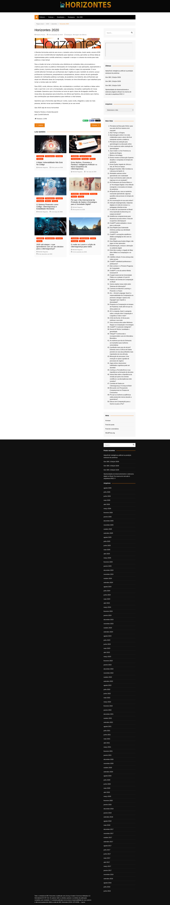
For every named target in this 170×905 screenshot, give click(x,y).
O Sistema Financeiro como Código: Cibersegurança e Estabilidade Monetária (47, 207)
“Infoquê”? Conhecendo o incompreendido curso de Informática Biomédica (121, 336)
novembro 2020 (108, 763)
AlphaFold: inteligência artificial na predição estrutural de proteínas (119, 72)
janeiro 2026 (107, 517)
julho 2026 (107, 492)
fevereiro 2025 (108, 562)
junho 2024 (107, 595)
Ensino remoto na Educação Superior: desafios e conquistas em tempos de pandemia (122, 160)
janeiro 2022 (107, 710)
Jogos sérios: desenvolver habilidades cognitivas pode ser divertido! (120, 365)
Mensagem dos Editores (80, 34)
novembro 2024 (108, 574)
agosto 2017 (107, 845)
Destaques (71, 17)
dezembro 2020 (108, 759)
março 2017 (107, 866)
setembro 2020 (108, 772)
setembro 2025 (108, 533)
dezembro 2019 (108, 808)
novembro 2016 (108, 874)
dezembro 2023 (108, 619)
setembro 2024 (108, 582)
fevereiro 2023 (108, 660)
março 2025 (107, 558)
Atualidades (60, 17)
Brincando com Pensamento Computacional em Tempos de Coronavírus (119, 390)
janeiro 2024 (107, 615)
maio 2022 (107, 697)
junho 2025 (107, 545)
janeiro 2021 (107, 755)
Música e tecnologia (116, 155)
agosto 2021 (107, 726)
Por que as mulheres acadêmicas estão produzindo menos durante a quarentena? (121, 397)
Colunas (50, 17)
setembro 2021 (108, 722)
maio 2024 (107, 599)
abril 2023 (107, 652)
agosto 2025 (107, 537)
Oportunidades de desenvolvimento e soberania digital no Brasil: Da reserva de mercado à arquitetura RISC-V (118, 92)
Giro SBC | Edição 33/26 (113, 77)
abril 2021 (107, 743)
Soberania (39, 159)
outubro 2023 (108, 628)
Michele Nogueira (43, 167)
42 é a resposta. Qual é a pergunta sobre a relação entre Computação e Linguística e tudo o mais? (121, 313)
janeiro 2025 (107, 566)
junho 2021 (107, 734)
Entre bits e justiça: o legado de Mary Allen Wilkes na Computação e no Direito (121, 252)
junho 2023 (107, 644)
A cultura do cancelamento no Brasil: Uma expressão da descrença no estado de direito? (121, 212)
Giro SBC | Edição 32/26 (113, 81)
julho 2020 (107, 780)
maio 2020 (107, 788)
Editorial (42, 17)
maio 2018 (107, 825)
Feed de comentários (112, 429)
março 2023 (107, 656)
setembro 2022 (108, 681)
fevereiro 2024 (108, 611)
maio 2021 (107, 739)
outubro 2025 (108, 529)
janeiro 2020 (107, 804)
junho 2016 (107, 891)
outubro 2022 (108, 677)
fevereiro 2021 (108, 751)
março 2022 (107, 702)
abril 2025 (107, 553)
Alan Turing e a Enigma (117, 132)
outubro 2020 (108, 767)
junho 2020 (107, 784)
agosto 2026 (107, 488)
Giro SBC (80, 17)
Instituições (40, 201)
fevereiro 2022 (108, 706)
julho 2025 (107, 541)
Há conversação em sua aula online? (121, 200)
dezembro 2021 (108, 714)
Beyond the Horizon (85, 156)
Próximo (94, 125)
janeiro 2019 (107, 813)
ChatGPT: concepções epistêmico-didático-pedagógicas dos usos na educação (120, 237)
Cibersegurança (50, 156)
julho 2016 (107, 887)
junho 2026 (107, 496)
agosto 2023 (107, 636)
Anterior (40, 125)
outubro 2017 (108, 837)
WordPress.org (110, 433)
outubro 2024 (108, 578)
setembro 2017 (108, 841)
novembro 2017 (108, 833)
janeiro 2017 (107, 870)
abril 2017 (107, 862)
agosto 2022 (107, 685)
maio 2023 (107, 648)
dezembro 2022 (108, 669)
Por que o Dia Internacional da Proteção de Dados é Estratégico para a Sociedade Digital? (84, 202)
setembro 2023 (108, 632)
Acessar (107, 420)
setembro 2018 (108, 817)
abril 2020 (107, 792)
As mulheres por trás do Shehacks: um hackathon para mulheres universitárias (121, 343)
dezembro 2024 (108, 570)
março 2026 (107, 508)
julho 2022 (107, 689)
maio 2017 (107, 858)
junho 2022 (107, 693)
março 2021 (107, 747)
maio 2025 (107, 549)
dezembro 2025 (108, 521)
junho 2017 (107, 854)
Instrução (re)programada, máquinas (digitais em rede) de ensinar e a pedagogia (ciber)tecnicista (121, 205)
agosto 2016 (107, 883)
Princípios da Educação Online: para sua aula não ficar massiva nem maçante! (121, 128)
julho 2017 (107, 850)
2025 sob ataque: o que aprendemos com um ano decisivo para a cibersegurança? (49, 247)
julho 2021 (107, 730)
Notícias (92, 159)
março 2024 (107, 607)
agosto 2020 (107, 776)
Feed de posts (109, 424)
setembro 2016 (108, 878)
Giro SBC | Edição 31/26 (113, 85)
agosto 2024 (107, 586)
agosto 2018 (107, 821)
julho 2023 (107, 640)
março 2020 (107, 796)
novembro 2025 (108, 525)
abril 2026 (107, 504)
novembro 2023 (108, 623)
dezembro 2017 (108, 829)
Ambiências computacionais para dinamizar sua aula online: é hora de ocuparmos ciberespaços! (121, 219)
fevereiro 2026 (108, 512)
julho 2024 (107, 590)
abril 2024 (107, 603)
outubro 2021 (108, 718)
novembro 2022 (108, 673)
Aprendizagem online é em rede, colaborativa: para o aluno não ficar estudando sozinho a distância (121, 137)
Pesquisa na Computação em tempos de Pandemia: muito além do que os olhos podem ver (121, 307)
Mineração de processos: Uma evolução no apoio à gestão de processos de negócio (119, 359)
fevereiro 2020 (108, 800)
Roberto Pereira (40, 34)
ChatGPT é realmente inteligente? (120, 327)
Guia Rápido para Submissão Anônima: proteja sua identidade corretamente (120, 230)
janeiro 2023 (107, 665)
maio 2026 (107, 500)
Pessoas (55, 201)
